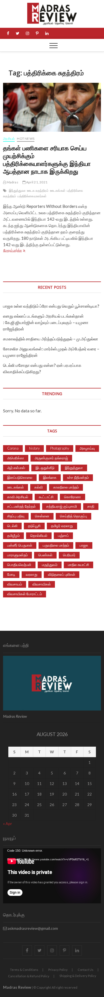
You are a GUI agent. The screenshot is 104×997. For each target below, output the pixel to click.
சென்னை (42, 516)
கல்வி (38, 487)
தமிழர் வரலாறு (62, 526)
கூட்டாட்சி (46, 497)
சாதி (90, 506)
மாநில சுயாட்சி (78, 564)
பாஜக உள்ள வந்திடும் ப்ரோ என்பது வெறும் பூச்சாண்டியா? (51, 305)
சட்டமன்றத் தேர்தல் (21, 506)
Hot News (25, 138)
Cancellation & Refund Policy (28, 976)
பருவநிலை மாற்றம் (56, 545)
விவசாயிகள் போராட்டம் (24, 594)
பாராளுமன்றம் (17, 555)
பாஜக (84, 545)
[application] (52, 875)
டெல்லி (12, 526)
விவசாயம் (14, 584)
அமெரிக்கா (15, 458)
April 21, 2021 (36, 182)
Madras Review (17, 987)
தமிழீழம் (13, 535)
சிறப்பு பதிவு (15, 516)
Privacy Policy (58, 969)
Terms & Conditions (24, 969)
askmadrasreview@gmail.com (32, 928)
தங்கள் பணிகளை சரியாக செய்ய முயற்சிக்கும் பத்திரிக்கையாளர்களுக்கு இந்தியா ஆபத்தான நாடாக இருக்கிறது (47, 159)
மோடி (11, 574)
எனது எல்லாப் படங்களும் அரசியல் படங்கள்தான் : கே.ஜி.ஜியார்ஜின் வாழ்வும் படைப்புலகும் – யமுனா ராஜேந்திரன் (45, 322)
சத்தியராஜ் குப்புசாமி (61, 506)
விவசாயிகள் (41, 584)
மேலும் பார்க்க (29, 251)
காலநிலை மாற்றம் (66, 487)
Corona (13, 448)
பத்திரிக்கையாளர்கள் (32, 196)
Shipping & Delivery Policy (77, 976)
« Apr (7, 823)
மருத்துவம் (49, 564)
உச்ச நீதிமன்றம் (78, 477)
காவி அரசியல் (17, 497)
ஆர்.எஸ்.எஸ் (16, 467)
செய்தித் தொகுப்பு (73, 516)
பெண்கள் (45, 555)
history (34, 448)
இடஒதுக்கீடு (44, 467)
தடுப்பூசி (34, 526)
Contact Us (85, 969)
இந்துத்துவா (17, 190)
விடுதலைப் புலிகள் (61, 574)
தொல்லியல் (38, 535)
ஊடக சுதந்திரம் (38, 190)
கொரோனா (72, 497)
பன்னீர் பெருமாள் (19, 545)
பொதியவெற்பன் (19, 564)
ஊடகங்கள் (57, 190)
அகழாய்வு (87, 448)
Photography (59, 448)
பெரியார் (69, 555)
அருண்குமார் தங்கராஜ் (51, 458)
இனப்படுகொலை (19, 477)
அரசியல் (9, 138)
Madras (12, 182)
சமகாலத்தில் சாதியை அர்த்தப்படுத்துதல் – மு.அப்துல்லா (50, 338)
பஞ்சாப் (63, 535)
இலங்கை (50, 477)
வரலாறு (31, 574)
